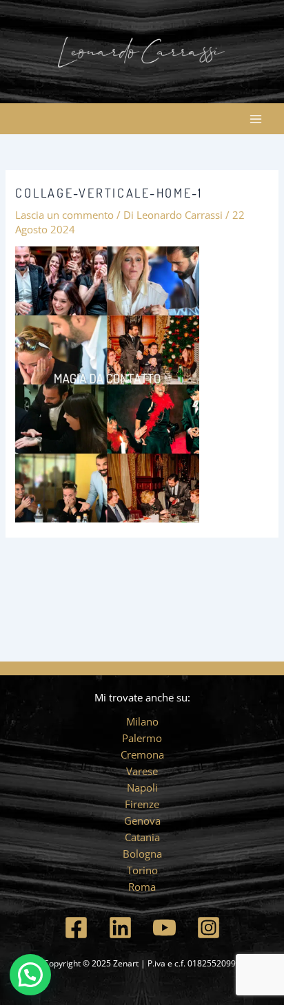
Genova (142, 820)
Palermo (142, 738)
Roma (142, 886)
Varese (142, 771)
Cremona (142, 754)
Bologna (142, 853)
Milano (142, 721)
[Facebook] (76, 928)
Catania (142, 837)
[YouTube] (164, 928)
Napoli (142, 787)
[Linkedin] (120, 928)
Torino (142, 870)
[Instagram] (208, 928)
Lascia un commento (64, 215)
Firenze (142, 804)
